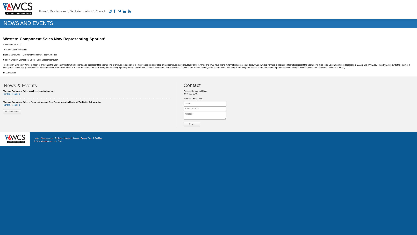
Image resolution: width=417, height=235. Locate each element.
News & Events (20, 85)
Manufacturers (58, 11)
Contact (100, 11)
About (88, 11)
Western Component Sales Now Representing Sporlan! (28, 91)
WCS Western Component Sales (17, 8)
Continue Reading (11, 94)
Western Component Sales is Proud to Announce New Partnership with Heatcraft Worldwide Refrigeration (52, 102)
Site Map (98, 138)
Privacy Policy (86, 138)
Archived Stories (12, 111)
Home (42, 11)
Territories (75, 11)
